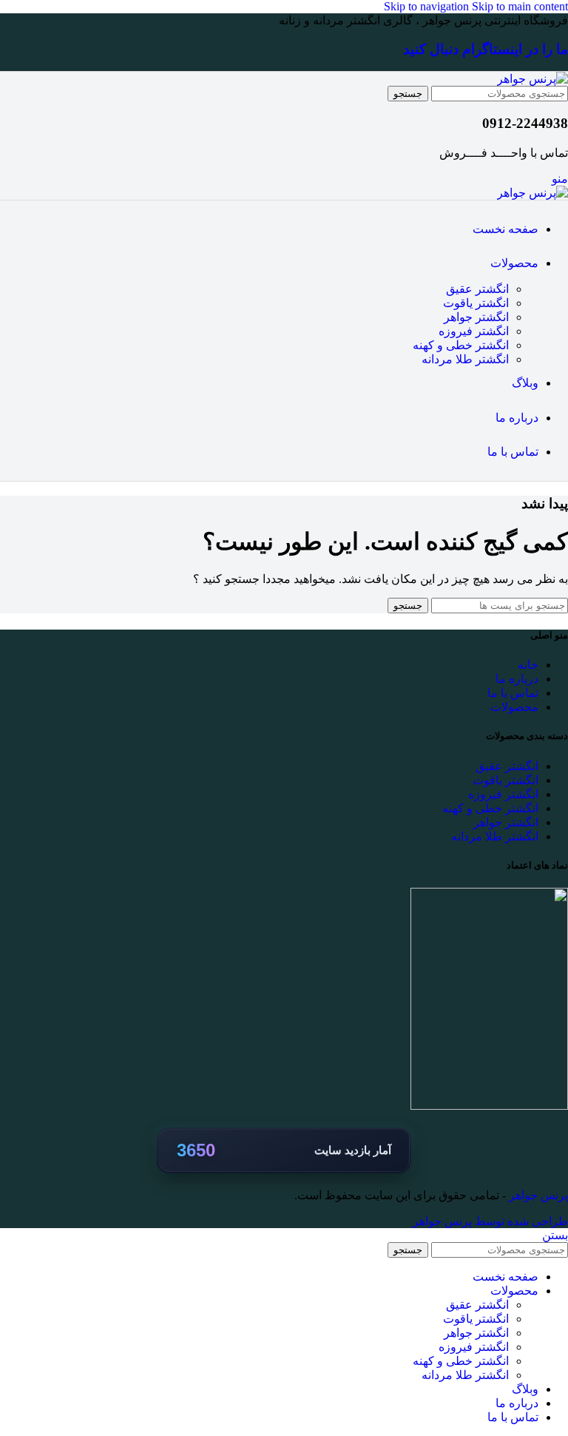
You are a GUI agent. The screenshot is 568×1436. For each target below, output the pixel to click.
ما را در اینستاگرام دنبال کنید (485, 49)
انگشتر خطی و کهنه (461, 345)
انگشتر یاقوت (476, 303)
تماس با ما (512, 693)
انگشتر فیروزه (474, 331)
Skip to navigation (428, 6)
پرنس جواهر (537, 1195)
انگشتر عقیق (477, 289)
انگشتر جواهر (476, 317)
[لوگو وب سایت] (532, 79)
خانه (528, 664)
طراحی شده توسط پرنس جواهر (490, 1221)
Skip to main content (520, 6)
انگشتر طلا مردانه (465, 359)
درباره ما (517, 679)
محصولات (514, 707)
